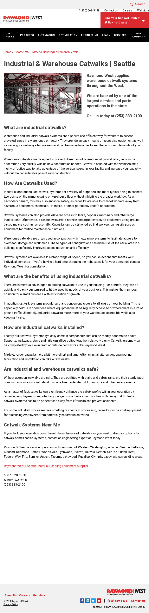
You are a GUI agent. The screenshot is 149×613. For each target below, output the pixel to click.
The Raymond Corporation (99, 600)
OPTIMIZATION (68, 35)
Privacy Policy (10, 604)
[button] (134, 4)
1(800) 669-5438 (116, 600)
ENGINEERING (89, 35)
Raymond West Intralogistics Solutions (82, 600)
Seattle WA (22, 52)
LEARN (106, 35)
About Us (10, 595)
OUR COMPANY (138, 35)
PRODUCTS (27, 35)
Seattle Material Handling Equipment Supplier (57, 466)
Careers (127, 10)
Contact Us (111, 10)
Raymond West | (15, 466)
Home (7, 52)
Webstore (143, 10)
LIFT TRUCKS (9, 35)
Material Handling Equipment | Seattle (55, 52)
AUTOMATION (46, 35)
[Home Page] (22, 19)
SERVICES (120, 35)
